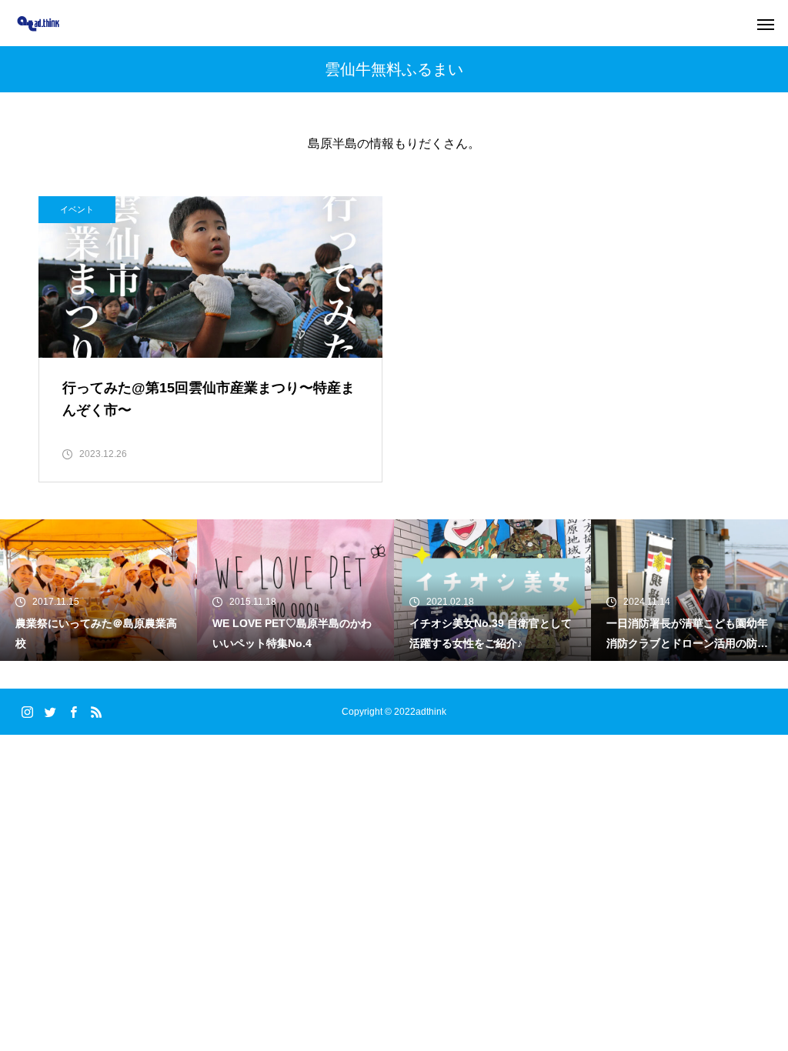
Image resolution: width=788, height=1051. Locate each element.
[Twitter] (50, 711)
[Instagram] (27, 711)
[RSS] (96, 711)
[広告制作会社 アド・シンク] (38, 23)
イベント (77, 209)
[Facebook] (73, 711)
